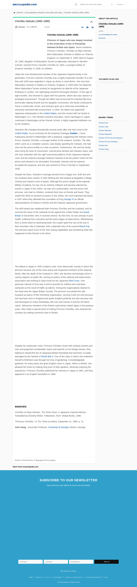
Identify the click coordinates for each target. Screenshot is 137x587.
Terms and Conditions (93, 577)
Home (31, 577)
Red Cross (74, 280)
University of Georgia (58, 427)
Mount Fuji (84, 226)
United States (50, 113)
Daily (106, 577)
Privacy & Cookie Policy (74, 577)
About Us (39, 577)
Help (47, 577)
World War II (47, 356)
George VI (69, 199)
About (108, 34)
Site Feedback (57, 577)
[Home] (25, 4)
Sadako (74, 133)
